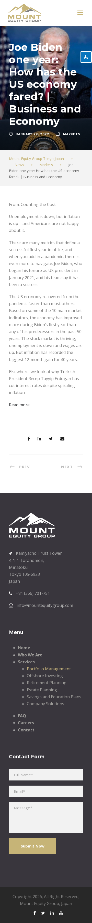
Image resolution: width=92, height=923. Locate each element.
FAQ (22, 716)
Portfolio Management (49, 669)
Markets (71, 134)
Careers (26, 723)
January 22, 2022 (32, 134)
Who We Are (30, 655)
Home (24, 648)
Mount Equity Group (39, 903)
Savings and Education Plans (54, 697)
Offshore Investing (45, 676)
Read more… (20, 405)
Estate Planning (42, 690)
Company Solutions (45, 704)
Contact (26, 730)
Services (26, 662)
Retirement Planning (46, 682)
